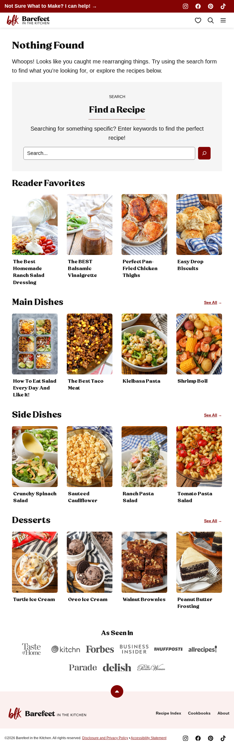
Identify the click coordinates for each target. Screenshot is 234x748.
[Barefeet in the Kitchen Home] (28, 20)
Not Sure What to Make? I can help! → (51, 6)
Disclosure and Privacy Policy (105, 738)
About (223, 713)
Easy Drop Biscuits (190, 265)
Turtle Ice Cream (34, 599)
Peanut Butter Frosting (194, 603)
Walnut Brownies (144, 599)
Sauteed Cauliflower (82, 497)
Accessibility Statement (148, 738)
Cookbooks (199, 713)
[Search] (210, 20)
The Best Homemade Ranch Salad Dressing (28, 272)
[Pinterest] (210, 6)
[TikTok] (223, 6)
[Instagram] (185, 6)
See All (210, 302)
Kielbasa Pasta (141, 381)
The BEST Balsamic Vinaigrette (82, 268)
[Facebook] (198, 6)
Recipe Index (168, 713)
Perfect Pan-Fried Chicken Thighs (140, 268)
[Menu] (223, 20)
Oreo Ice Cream (87, 599)
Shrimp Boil (192, 381)
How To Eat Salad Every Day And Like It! (34, 388)
